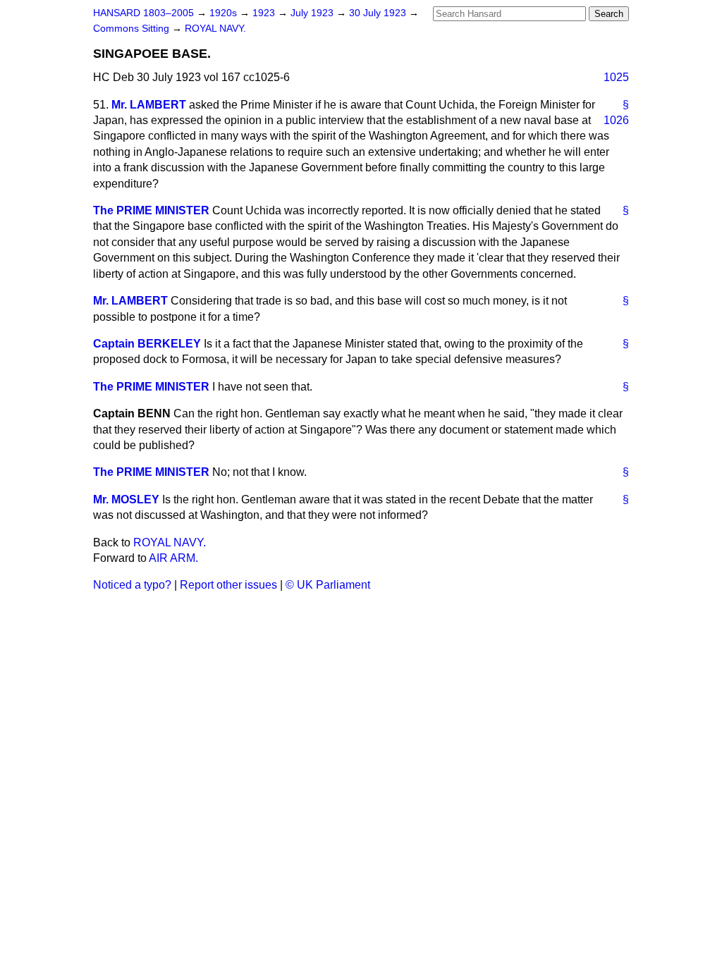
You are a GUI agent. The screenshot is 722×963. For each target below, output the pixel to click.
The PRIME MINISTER (151, 210)
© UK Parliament (328, 585)
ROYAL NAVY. (215, 28)
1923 (265, 13)
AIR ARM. (173, 558)
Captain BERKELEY (147, 344)
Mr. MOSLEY (126, 499)
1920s (224, 13)
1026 (616, 120)
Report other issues (228, 585)
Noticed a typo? (132, 585)
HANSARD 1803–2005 (143, 13)
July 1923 (313, 13)
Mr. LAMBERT (148, 105)
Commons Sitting (132, 28)
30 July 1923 (379, 13)
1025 (616, 77)
